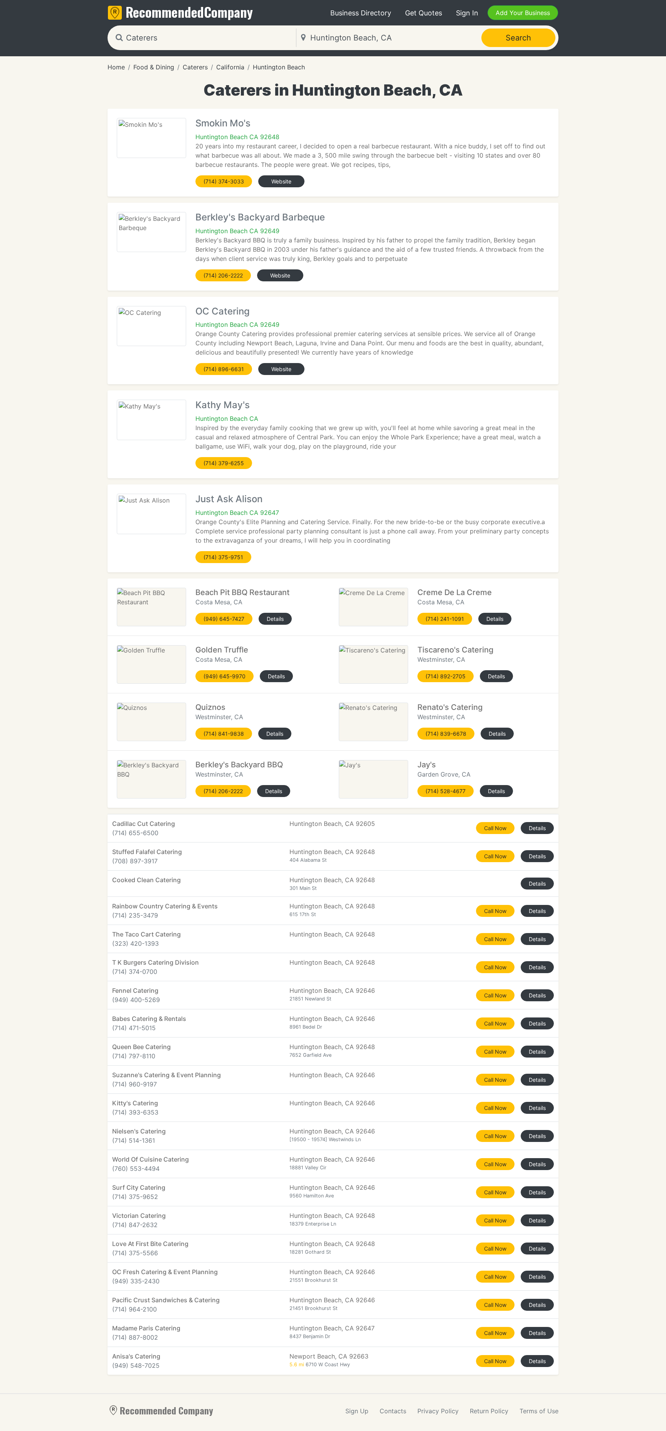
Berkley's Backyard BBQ (239, 764)
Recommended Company (166, 1410)
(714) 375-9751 (223, 557)
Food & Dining (153, 67)
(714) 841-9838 (224, 733)
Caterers (195, 67)
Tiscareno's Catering (455, 649)
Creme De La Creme (454, 592)
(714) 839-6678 (446, 733)
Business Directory (360, 13)
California (230, 67)
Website (281, 181)
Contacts (393, 1411)
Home (116, 67)
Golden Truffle (221, 649)
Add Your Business (523, 13)
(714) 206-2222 (223, 275)
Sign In (467, 13)
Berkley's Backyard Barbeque (260, 217)
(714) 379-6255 (224, 463)
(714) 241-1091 (445, 618)
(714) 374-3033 (224, 181)
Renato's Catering (450, 707)
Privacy (438, 1411)
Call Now (495, 828)
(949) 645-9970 (225, 676)
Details (275, 618)
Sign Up (356, 1411)
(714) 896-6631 (224, 369)
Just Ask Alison (228, 498)
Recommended (189, 12)
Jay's (426, 764)
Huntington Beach (279, 67)
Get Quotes (423, 13)
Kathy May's (222, 404)
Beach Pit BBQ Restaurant (242, 592)
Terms (539, 1411)
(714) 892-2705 (446, 676)
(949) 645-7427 (224, 618)
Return (489, 1411)
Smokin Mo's (223, 123)
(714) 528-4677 (446, 791)
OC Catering (222, 311)
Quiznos (210, 707)
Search (518, 37)
